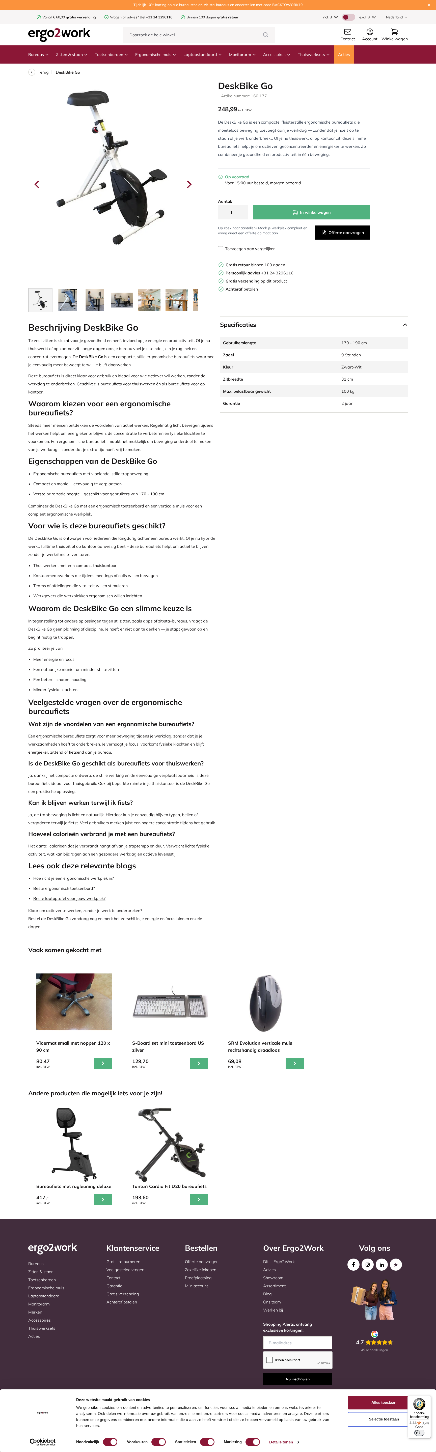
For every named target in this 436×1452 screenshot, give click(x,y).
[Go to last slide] (37, 184)
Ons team (272, 1301)
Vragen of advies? (124, 17)
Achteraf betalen (121, 1301)
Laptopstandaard (200, 54)
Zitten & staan (69, 54)
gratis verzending (81, 17)
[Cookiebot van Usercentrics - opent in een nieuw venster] (43, 1442)
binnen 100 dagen (255, 264)
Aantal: (225, 201)
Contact (113, 1277)
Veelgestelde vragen (125, 1269)
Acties (344, 54)
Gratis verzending (122, 1293)
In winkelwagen (315, 212)
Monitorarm (240, 54)
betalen (242, 289)
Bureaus (36, 54)
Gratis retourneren (123, 1261)
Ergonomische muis (153, 54)
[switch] (158, 1442)
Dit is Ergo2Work (279, 1261)
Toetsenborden (109, 54)
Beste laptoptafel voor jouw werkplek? (69, 898)
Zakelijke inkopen (200, 1269)
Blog (267, 1293)
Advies (269, 1269)
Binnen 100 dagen (212, 17)
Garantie (114, 1285)
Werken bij (273, 1310)
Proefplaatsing (198, 1277)
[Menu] (428, 1398)
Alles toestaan (383, 1402)
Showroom (273, 1277)
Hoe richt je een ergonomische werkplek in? (73, 878)
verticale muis (171, 505)
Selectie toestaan (384, 1419)
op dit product (256, 280)
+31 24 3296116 (259, 272)
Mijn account (196, 1285)
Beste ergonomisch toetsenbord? (64, 888)
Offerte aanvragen (346, 232)
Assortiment (274, 1285)
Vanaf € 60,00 (54, 17)
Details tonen (281, 1442)
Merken (35, 1312)
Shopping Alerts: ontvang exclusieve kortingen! (287, 1327)
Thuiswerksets (311, 54)
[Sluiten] (429, 5)
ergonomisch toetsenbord (120, 505)
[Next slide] (189, 184)
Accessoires (274, 54)
